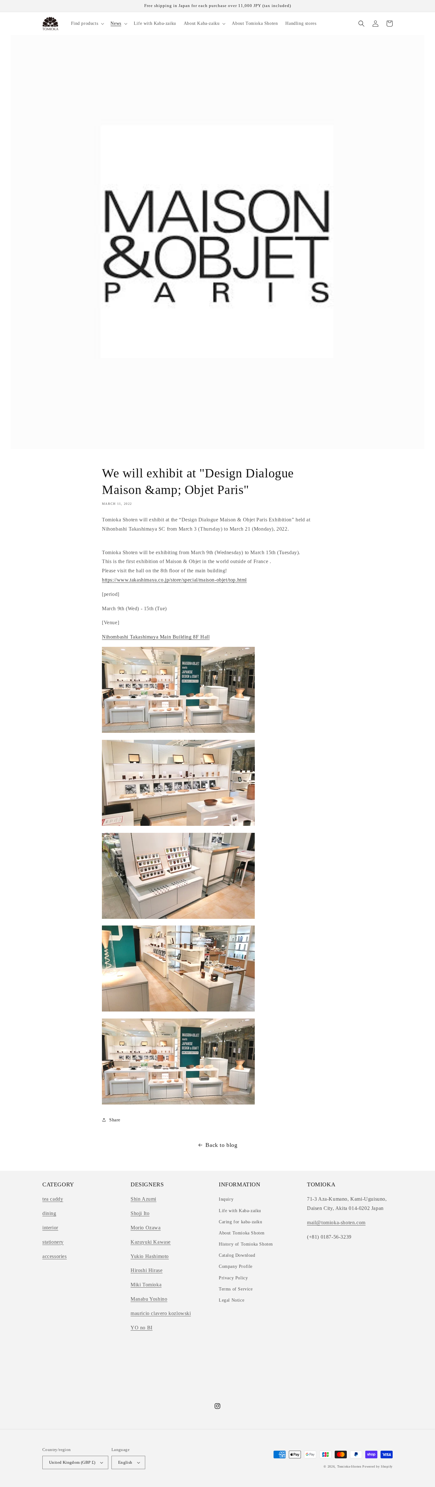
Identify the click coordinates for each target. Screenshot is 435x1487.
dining (49, 1213)
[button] (87, 23)
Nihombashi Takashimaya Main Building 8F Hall (156, 637)
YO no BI (142, 1327)
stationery (53, 1242)
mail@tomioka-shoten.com (336, 1222)
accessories (54, 1256)
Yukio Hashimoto (150, 1256)
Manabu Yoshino (149, 1299)
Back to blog (221, 1145)
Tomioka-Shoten (349, 1466)
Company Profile (236, 1266)
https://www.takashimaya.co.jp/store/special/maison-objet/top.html (174, 580)
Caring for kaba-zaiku (240, 1221)
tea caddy (52, 1199)
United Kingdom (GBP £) (72, 1462)
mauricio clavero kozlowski (161, 1313)
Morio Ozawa (146, 1227)
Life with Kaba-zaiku (240, 1210)
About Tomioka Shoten (242, 1233)
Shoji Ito (140, 1213)
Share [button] (114, 1120)
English (125, 1462)
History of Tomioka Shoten (246, 1244)
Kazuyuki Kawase (151, 1242)
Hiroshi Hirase (146, 1270)
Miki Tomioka (146, 1284)
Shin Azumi (143, 1199)
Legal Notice (231, 1300)
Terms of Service (236, 1289)
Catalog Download (237, 1255)
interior (50, 1227)
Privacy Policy (233, 1278)
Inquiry (226, 1199)
